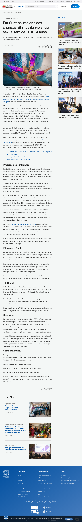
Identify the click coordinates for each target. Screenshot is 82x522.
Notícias (9, 12)
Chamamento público (66, 478)
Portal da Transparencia (44, 475)
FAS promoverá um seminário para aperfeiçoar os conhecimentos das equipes (26, 99)
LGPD (39, 478)
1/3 (51, 87)
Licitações (63, 475)
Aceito (68, 519)
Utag (39, 494)
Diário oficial (41, 491)
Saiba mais (53, 520)
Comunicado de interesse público (70, 480)
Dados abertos (42, 480)
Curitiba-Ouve (51, 1)
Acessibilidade (10, 1)
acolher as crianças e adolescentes (23, 224)
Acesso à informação (66, 1)
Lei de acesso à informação (45, 483)
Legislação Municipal (44, 489)
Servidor (20, 480)
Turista (19, 486)
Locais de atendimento (24, 491)
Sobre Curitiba (21, 489)
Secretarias (77, 1)
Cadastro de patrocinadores (68, 486)
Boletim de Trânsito (23, 494)
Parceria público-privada (67, 483)
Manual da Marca (22, 497)
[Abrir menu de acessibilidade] (6, 518)
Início (4, 12)
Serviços (20, 475)
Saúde (24, 140)
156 (58, 1)
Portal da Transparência (39, 1)
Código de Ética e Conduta (45, 497)
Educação (33, 140)
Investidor (20, 483)
